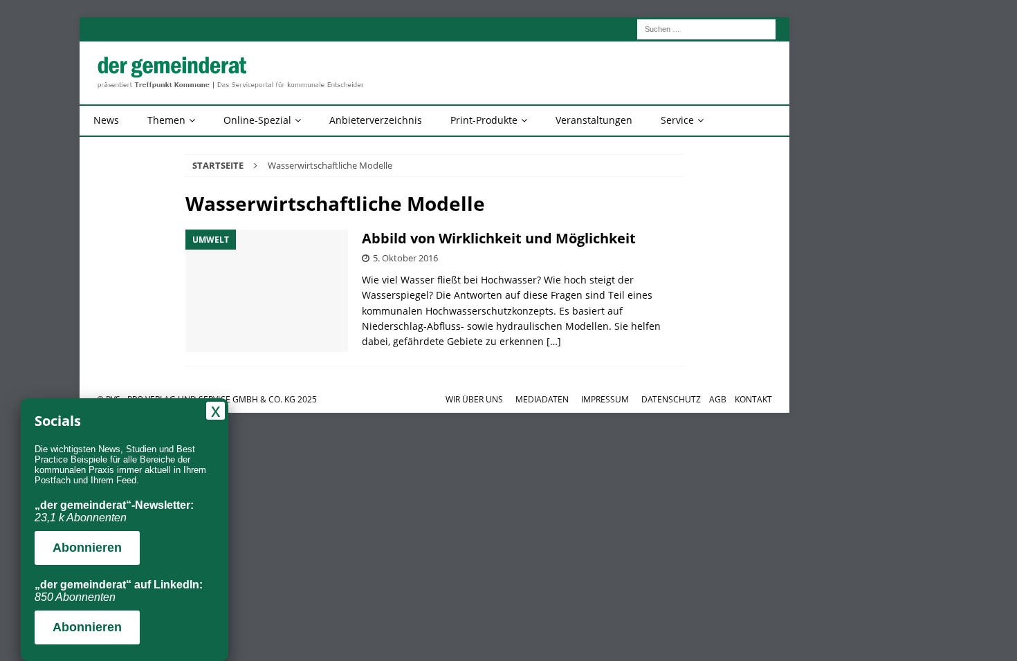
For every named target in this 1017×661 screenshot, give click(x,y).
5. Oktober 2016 (405, 258)
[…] (554, 341)
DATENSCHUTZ (671, 399)
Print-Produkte (483, 120)
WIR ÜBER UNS (474, 399)
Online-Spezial (257, 120)
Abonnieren (87, 548)
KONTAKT (753, 399)
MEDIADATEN (542, 399)
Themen (166, 120)
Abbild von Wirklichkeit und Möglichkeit (499, 238)
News (106, 120)
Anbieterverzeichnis (375, 120)
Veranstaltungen (594, 120)
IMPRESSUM (605, 399)
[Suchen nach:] (706, 28)
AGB (717, 399)
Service (677, 120)
